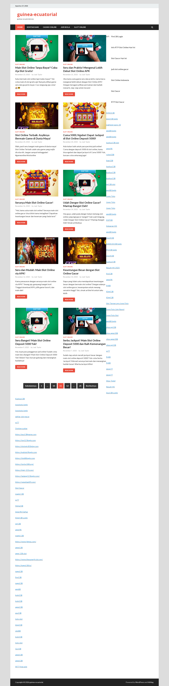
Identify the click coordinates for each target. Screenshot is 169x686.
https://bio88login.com (25, 458)
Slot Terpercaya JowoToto (117, 303)
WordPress (139, 682)
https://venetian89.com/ (25, 482)
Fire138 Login (117, 36)
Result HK (110, 387)
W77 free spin (21, 666)
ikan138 (109, 160)
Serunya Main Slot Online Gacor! (34, 202)
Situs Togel (110, 381)
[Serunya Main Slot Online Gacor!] (36, 184)
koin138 (18, 595)
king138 (18, 625)
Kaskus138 (20, 398)
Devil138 (110, 238)
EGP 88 (109, 220)
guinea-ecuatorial (37, 14)
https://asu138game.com (25, 434)
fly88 (108, 285)
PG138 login (111, 250)
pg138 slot (110, 184)
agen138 (19, 547)
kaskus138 (110, 166)
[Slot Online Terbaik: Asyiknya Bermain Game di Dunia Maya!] (36, 116)
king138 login (112, 119)
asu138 (18, 613)
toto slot (19, 619)
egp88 (18, 589)
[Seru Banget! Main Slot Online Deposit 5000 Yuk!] (36, 322)
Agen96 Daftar (21, 512)
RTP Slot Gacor (117, 102)
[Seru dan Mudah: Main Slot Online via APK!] (36, 251)
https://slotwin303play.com (26, 446)
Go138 (18, 649)
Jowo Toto (110, 196)
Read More (20, 93)
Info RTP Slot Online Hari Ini (123, 47)
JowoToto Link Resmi (115, 309)
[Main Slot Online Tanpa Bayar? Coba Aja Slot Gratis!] (36, 49)
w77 (108, 351)
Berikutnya (91, 386)
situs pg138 (111, 327)
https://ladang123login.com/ (27, 476)
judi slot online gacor (120, 69)
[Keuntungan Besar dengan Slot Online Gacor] (84, 251)
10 (54, 386)
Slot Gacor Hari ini (119, 58)
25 (80, 386)
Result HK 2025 (113, 267)
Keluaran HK (111, 226)
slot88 (18, 631)
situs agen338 (112, 333)
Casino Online (50, 27)
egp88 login (111, 131)
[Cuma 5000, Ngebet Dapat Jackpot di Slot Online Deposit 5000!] (84, 116)
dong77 (109, 369)
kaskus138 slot (112, 142)
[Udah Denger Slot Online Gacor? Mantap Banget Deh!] (84, 184)
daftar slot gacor (22, 416)
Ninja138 (19, 506)
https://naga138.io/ (23, 565)
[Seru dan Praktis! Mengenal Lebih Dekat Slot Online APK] (84, 49)
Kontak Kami (33, 27)
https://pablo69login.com (26, 452)
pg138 (18, 524)
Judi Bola (65, 27)
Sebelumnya (30, 386)
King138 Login (21, 518)
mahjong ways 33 (113, 125)
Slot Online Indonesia (120, 80)
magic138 (19, 494)
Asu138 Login (112, 393)
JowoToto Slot (112, 315)
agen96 (109, 148)
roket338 (110, 154)
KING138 (110, 113)
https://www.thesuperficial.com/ (29, 559)
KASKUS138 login (114, 244)
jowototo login (21, 404)
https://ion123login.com (25, 440)
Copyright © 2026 (22, 682)
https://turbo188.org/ (24, 464)
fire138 (109, 273)
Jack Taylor (38, 75)
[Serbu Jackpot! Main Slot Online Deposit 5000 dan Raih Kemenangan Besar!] (84, 322)
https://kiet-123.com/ (24, 470)
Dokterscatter (21, 428)
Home (20, 27)
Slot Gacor (115, 91)
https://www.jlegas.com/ (25, 541)
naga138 (19, 571)
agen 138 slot (21, 553)
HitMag (150, 682)
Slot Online (80, 27)
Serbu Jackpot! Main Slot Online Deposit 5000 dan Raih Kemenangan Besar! (84, 344)
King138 (109, 291)
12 (67, 386)
